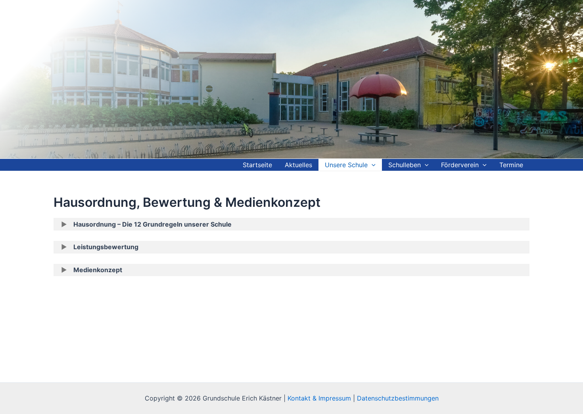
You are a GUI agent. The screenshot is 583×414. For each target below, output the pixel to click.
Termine (511, 165)
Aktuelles (298, 165)
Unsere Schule (346, 165)
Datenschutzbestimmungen (398, 398)
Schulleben (404, 165)
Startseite (257, 165)
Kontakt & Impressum (319, 398)
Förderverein (460, 165)
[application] (372, 165)
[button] (291, 224)
